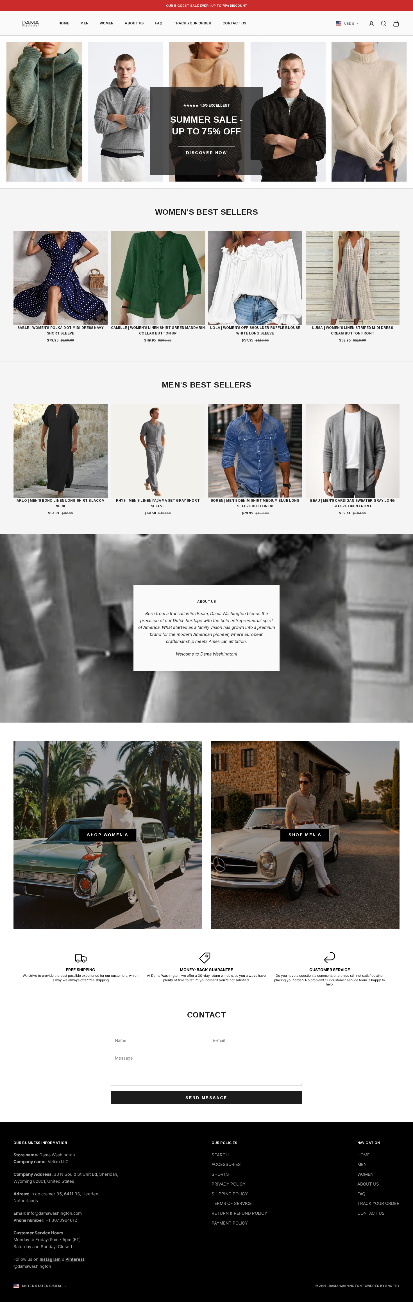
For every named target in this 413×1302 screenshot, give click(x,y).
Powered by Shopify (381, 1285)
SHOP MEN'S (305, 835)
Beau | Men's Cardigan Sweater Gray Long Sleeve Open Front (352, 503)
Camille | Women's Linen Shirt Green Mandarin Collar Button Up (158, 330)
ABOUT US (134, 24)
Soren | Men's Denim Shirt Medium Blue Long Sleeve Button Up (255, 503)
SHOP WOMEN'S (107, 835)
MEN (84, 24)
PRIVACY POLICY (229, 1184)
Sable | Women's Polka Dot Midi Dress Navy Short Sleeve (60, 330)
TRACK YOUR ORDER (192, 24)
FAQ (158, 24)
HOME (63, 24)
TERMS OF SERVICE (232, 1203)
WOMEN (107, 24)
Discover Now (206, 152)
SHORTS (220, 1174)
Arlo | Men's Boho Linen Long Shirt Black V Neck (60, 503)
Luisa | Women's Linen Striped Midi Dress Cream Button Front (352, 330)
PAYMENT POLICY (230, 1223)
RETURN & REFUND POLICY (239, 1213)
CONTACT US (234, 24)
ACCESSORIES (226, 1164)
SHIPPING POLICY (230, 1193)
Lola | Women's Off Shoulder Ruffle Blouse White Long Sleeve (255, 330)
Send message (206, 1097)
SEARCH (220, 1154)
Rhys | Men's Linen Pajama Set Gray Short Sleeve (158, 503)
